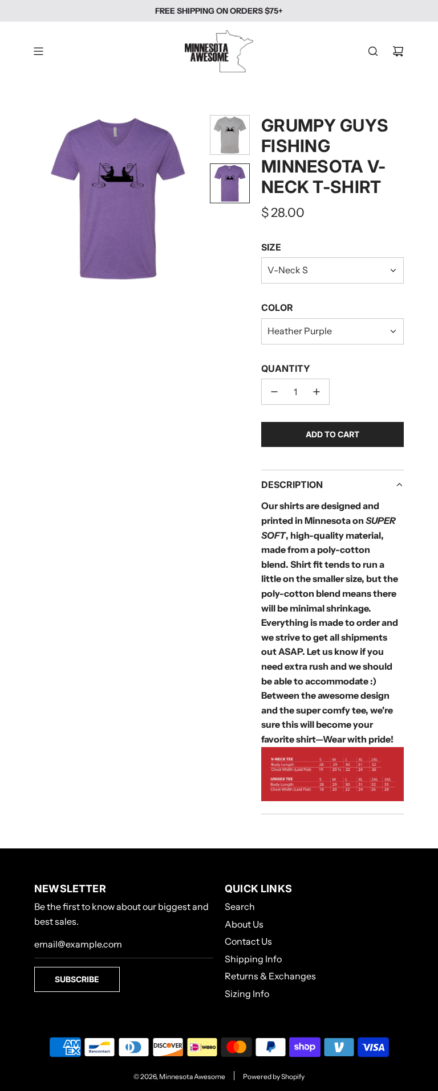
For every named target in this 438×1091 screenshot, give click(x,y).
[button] (43, 199)
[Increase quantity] (316, 391)
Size (271, 247)
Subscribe (77, 979)
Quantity (285, 368)
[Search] (373, 51)
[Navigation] (38, 51)
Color (277, 307)
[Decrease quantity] (274, 391)
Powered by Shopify (274, 1076)
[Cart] (398, 51)
